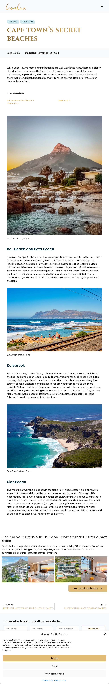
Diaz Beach (63, 100)
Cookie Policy (47, 680)
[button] (104, 634)
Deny (54, 666)
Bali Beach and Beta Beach (19, 100)
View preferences (54, 673)
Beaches (13, 21)
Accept (54, 658)
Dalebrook (12, 103)
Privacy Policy (60, 680)
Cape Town (27, 21)
